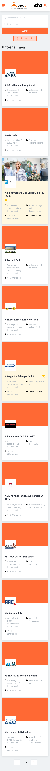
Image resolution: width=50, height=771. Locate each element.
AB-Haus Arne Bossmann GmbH (21, 675)
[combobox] (25, 18)
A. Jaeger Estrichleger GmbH (19, 376)
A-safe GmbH (11, 135)
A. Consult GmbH (13, 260)
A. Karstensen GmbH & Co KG (20, 436)
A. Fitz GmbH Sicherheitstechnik (21, 319)
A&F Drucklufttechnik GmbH (19, 556)
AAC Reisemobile (13, 613)
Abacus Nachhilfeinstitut (18, 732)
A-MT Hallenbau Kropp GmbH (20, 85)
